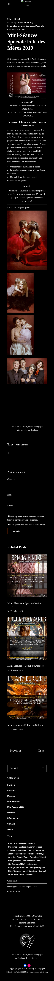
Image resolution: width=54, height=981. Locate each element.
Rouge (33, 867)
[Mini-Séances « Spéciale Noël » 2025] (27, 575)
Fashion (11, 785)
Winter (10, 829)
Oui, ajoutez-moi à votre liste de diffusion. (27, 524)
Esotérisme (21, 854)
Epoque (11, 854)
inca (19, 861)
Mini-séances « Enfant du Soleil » (25, 724)
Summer (11, 824)
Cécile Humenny (25, 22)
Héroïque (11, 861)
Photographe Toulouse (17, 867)
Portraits (39, 26)
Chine (10, 850)
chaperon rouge (33, 847)
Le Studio (14, 26)
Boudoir (31, 843)
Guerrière (34, 857)
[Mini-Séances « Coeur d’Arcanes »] (27, 638)
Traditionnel (18, 874)
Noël (23, 864)
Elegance (38, 850)
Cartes (22, 847)
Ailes (9, 843)
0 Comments (13, 29)
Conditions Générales (39, 972)
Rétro (10, 871)
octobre (30, 864)
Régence (41, 867)
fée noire (11, 857)
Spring (42, 871)
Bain (24, 843)
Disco (30, 850)
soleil (25, 871)
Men (33, 861)
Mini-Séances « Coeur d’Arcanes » (26, 665)
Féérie (20, 857)
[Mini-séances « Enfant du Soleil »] (27, 697)
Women (29, 874)
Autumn (17, 843)
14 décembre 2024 (15, 611)
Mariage (11, 796)
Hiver (42, 857)
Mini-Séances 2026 (15, 807)
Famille (31, 854)
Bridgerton (12, 847)
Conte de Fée (20, 850)
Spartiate (33, 871)
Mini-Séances (27, 26)
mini (38, 861)
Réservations (13, 818)
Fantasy (39, 854)
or (36, 864)
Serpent (17, 871)
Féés (26, 857)
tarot (9, 874)
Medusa (26, 861)
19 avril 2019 (13, 19)
